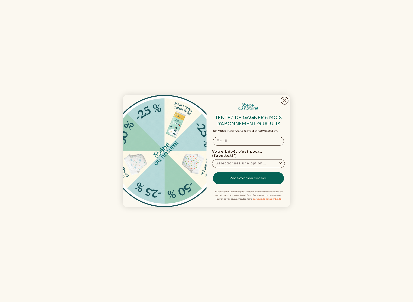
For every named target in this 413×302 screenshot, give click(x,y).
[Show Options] (281, 163)
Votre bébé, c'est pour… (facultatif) (237, 154)
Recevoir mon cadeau (249, 178)
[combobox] (247, 163)
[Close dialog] (284, 100)
